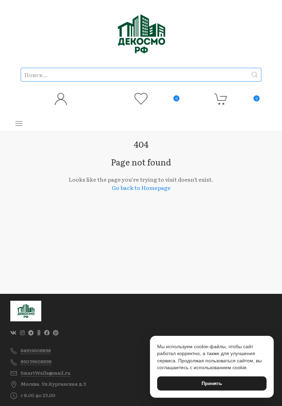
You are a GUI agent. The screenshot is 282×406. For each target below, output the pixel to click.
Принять (212, 383)
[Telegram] (31, 332)
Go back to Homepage (141, 187)
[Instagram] (22, 332)
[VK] (13, 332)
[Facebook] (47, 332)
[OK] (39, 332)
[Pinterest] (55, 332)
